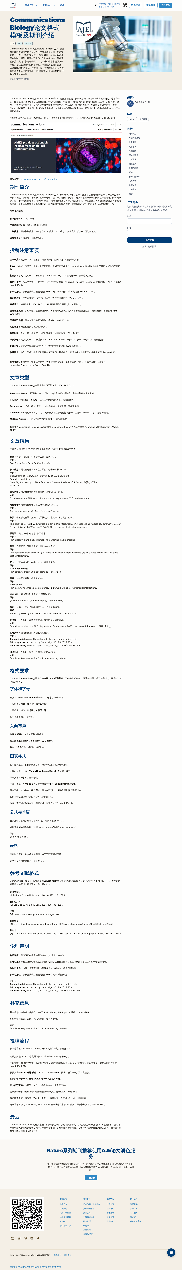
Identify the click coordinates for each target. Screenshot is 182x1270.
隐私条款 (57, 1255)
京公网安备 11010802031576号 (46, 1267)
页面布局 (132, 159)
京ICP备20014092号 (20, 1267)
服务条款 (68, 1255)
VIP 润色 (63, 1208)
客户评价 (134, 1217)
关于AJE (133, 1208)
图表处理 (87, 1221)
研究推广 (87, 1225)
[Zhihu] (19, 1238)
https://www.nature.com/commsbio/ (39, 179)
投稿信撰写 (88, 1234)
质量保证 (110, 1217)
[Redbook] (32, 1238)
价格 (62, 5)
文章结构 (132, 146)
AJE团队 (133, 1213)
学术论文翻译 (65, 1217)
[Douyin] (38, 1238)
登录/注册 (150, 5)
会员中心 (110, 1221)
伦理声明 (132, 181)
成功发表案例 (135, 1221)
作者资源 (110, 1204)
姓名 (129, 216)
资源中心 (47, 5)
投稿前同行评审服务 (91, 1204)
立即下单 (165, 5)
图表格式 (132, 163)
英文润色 (63, 1204)
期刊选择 (87, 1213)
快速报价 (110, 1208)
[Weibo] (25, 1238)
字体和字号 (133, 155)
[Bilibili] (12, 1238)
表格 (131, 172)
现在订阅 (149, 240)
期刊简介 (132, 133)
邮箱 (129, 227)
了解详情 (91, 1177)
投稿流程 (132, 189)
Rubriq (63, 1221)
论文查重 (87, 1230)
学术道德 (110, 1213)
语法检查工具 (65, 1225)
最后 (131, 193)
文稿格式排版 (88, 1217)
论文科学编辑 (65, 1213)
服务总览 (29, 5)
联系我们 (135, 5)
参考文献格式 (134, 176)
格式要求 (132, 151)
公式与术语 (133, 168)
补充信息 (132, 185)
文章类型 (132, 142)
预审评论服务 (88, 1208)
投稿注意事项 (134, 138)
